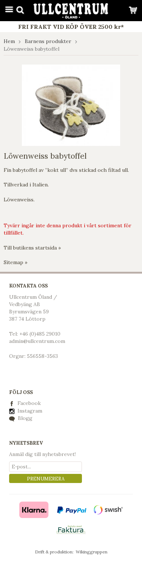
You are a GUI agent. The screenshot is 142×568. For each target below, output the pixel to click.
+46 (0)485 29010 (39, 334)
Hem (9, 41)
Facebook (29, 403)
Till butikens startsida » (32, 247)
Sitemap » (15, 262)
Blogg (24, 418)
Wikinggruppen (91, 552)
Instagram (29, 410)
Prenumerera (45, 479)
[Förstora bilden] (71, 104)
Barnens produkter (48, 41)
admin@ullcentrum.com (37, 341)
